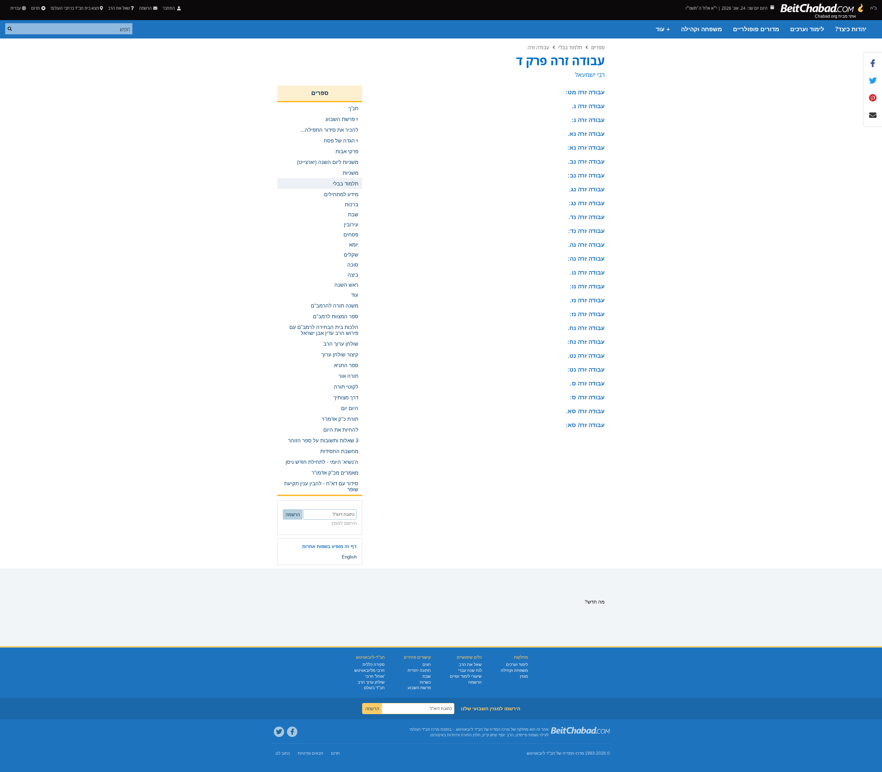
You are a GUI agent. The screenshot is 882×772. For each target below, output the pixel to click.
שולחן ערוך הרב (371, 682)
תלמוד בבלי (570, 47)
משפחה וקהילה (701, 29)
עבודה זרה (538, 47)
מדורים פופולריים (756, 29)
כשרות (425, 682)
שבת (426, 676)
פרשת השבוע (419, 687)
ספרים (598, 47)
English (349, 557)
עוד (354, 295)
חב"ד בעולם (374, 687)
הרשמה (475, 682)
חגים (426, 664)
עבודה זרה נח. (586, 328)
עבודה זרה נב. (586, 161)
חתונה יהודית (419, 670)
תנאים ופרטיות (310, 753)
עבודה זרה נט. (586, 356)
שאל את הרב (119, 8)
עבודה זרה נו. (587, 272)
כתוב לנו (283, 753)
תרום (35, 8)
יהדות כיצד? (850, 29)
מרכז (580, 753)
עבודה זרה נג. (587, 189)
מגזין (524, 676)
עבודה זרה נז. (587, 300)
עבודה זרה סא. (585, 411)
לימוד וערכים (807, 29)
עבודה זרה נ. (588, 106)
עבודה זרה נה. (586, 245)
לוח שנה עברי (470, 670)
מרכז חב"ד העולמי (424, 729)
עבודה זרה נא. (586, 134)
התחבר (169, 8)
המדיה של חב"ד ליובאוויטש (550, 753)
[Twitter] (279, 732)
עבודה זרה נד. (586, 217)
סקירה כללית (374, 664)
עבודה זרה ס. (587, 383)
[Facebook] (292, 732)
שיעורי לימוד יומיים (466, 676)
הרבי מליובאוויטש (369, 670)
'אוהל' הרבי (375, 676)
